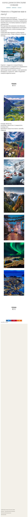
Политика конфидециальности (6, 512)
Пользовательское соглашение (10, 511)
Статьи (19, 7)
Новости (14, 7)
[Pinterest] (14, 320)
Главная (8, 7)
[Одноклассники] (19, 320)
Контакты (2, 511)
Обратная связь (3, 514)
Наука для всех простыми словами (14, 3)
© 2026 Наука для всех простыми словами (8, 509)
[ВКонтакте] (8, 320)
